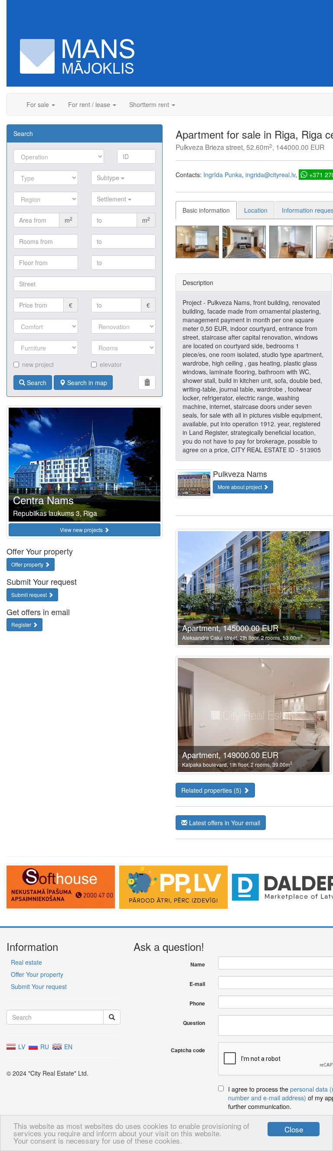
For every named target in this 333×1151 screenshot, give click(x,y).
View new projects (82, 529)
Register (22, 624)
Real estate (26, 962)
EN (67, 1046)
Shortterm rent (150, 104)
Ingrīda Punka (222, 174)
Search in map (86, 382)
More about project (240, 486)
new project (38, 364)
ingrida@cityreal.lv (270, 174)
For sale (38, 104)
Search (35, 382)
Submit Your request (39, 986)
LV (20, 1046)
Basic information (206, 210)
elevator (111, 364)
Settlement (112, 199)
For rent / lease (90, 104)
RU (44, 1046)
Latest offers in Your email (223, 822)
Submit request (29, 594)
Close (293, 1129)
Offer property (28, 564)
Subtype (109, 177)
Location (256, 210)
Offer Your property (37, 974)
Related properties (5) (212, 790)
